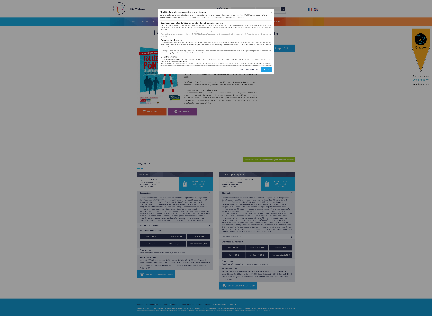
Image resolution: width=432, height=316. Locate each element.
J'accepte (267, 69)
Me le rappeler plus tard (249, 69)
